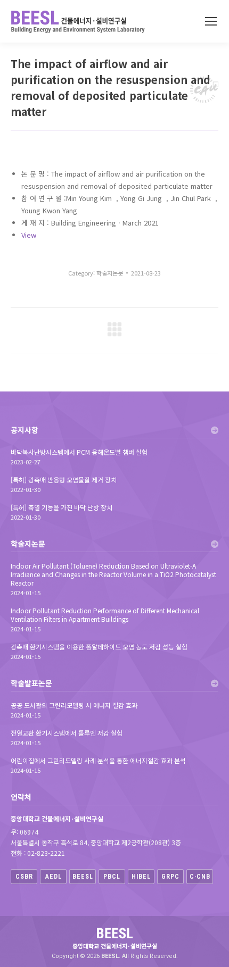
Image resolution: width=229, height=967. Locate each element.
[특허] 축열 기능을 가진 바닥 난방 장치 (61, 507)
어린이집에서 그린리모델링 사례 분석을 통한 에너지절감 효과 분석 (98, 760)
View (28, 235)
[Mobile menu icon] (210, 21)
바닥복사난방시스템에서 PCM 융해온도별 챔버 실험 (79, 452)
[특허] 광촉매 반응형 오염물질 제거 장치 (64, 480)
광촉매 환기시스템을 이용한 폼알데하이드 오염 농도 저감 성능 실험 (99, 647)
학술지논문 (109, 273)
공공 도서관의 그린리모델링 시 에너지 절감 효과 (74, 705)
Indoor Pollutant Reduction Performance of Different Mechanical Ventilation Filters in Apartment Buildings (105, 614)
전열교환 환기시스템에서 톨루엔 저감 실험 (66, 733)
